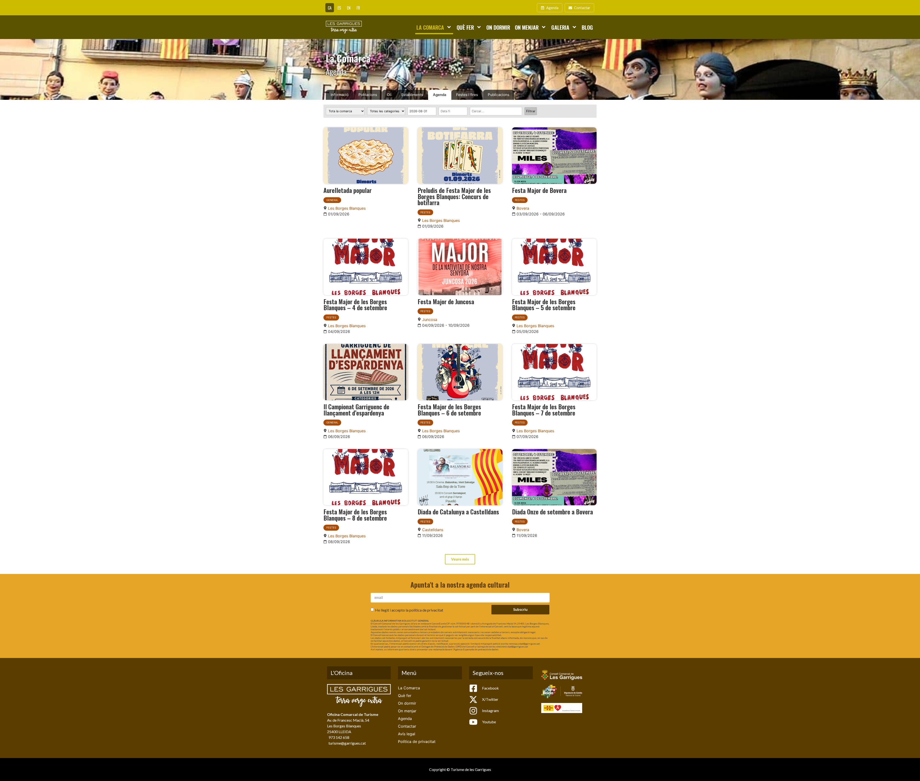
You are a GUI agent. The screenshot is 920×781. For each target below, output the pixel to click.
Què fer (465, 27)
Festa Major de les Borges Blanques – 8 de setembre (355, 514)
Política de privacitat (417, 741)
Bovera (523, 208)
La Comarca (430, 27)
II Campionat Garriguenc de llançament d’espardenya (356, 409)
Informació (340, 94)
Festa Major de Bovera (539, 190)
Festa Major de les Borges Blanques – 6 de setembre (449, 409)
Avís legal (406, 733)
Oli (389, 94)
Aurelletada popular (347, 190)
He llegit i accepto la (409, 609)
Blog (587, 27)
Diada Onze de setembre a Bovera (552, 511)
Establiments (412, 94)
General (332, 200)
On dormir (498, 27)
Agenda (439, 94)
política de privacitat (426, 609)
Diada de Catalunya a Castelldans (458, 511)
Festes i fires (467, 94)
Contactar (407, 726)
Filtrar (530, 111)
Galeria (560, 27)
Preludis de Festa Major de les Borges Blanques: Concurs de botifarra (454, 196)
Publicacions (498, 94)
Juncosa (429, 319)
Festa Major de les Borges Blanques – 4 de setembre (355, 304)
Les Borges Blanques (347, 208)
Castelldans (432, 529)
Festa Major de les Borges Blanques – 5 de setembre (543, 304)
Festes (425, 212)
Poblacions (367, 94)
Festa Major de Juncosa (446, 301)
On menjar (527, 27)
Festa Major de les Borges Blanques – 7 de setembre (543, 409)
